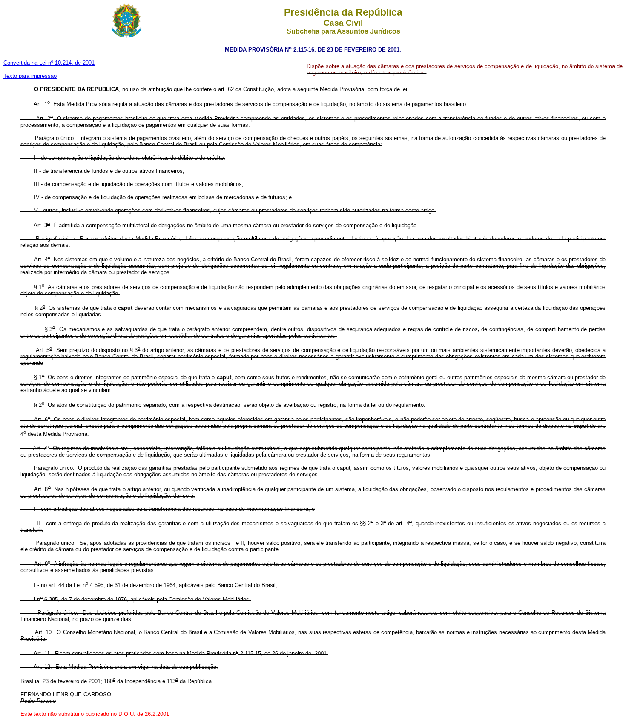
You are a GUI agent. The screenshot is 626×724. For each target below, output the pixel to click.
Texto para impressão (30, 76)
